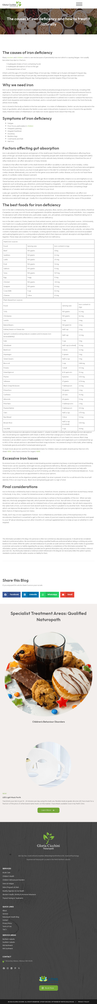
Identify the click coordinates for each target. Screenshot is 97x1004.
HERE (9, 451)
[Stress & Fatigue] (48, 677)
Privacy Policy (83, 1002)
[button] (79, 4)
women (10, 57)
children (20, 57)
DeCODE (48, 1002)
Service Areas (9, 935)
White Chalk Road (67, 1002)
